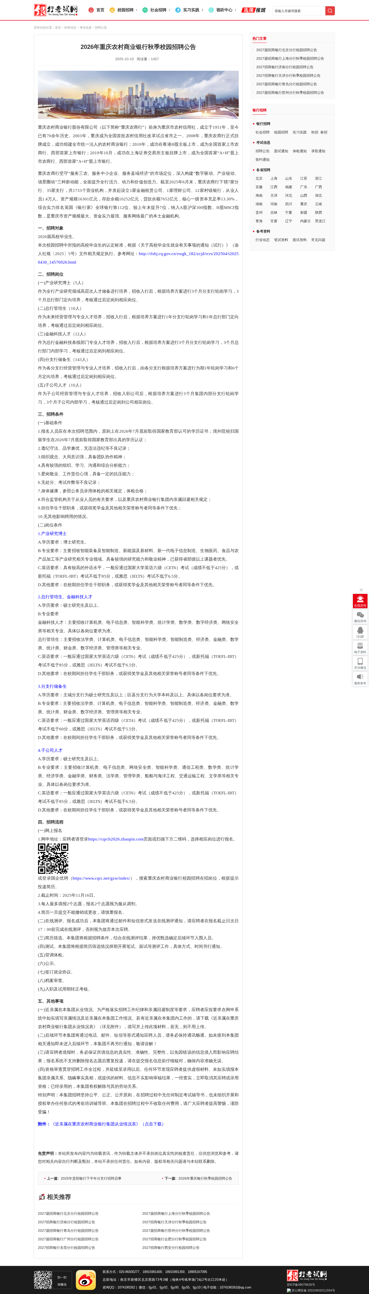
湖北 (318, 195)
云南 (318, 204)
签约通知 (263, 160)
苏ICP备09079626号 (301, 1284)
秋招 (314, 132)
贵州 (259, 212)
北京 (259, 178)
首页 (58, 27)
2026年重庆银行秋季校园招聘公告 (198, 1178)
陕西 (318, 212)
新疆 (303, 212)
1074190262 (126, 1287)
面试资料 (300, 240)
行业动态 (263, 240)
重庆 (303, 204)
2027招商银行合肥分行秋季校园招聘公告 (174, 1239)
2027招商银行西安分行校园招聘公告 (171, 1248)
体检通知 (300, 151)
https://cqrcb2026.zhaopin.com (116, 839)
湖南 (259, 204)
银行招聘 (263, 124)
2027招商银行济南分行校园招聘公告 (66, 1222)
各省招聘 (263, 170)
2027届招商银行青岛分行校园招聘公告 (68, 1231)
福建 (288, 187)
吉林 (273, 212)
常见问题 (318, 240)
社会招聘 (263, 132)
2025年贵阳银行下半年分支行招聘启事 (84, 1178)
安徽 (259, 187)
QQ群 (360, 636)
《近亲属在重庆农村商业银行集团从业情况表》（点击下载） (102, 1124)
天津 (273, 195)
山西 (303, 195)
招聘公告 (263, 151)
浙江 (318, 178)
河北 (288, 195)
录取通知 (318, 151)
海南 (259, 195)
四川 (288, 204)
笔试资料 (281, 240)
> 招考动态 (69, 27)
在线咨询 (360, 605)
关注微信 (360, 667)
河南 (273, 204)
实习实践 (300, 132)
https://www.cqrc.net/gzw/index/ (101, 878)
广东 (303, 187)
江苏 (303, 178)
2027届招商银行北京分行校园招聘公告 (68, 1213)
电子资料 (360, 652)
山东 (288, 178)
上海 (273, 178)
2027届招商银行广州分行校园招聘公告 (68, 1239)
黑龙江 (320, 221)
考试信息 (263, 142)
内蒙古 (305, 221)
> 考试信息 (84, 27)
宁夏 (288, 212)
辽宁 (288, 221)
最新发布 (360, 683)
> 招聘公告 (99, 27)
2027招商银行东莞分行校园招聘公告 (66, 1248)
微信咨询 (360, 621)
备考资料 (263, 231)
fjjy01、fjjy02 (158, 1287)
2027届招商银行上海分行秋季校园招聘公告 (176, 1213)
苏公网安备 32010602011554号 (313, 1290)
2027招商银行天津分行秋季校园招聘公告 (174, 1222)
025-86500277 (129, 1272)
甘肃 (273, 221)
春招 (323, 132)
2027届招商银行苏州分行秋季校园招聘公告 (176, 1231)
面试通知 (281, 151)
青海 (259, 221)
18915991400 (152, 1272)
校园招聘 (281, 132)
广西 (318, 187)
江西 (273, 187)
